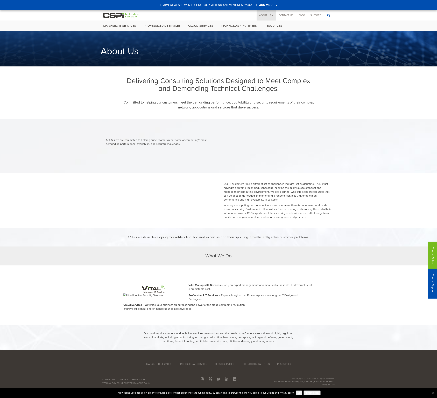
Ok (299, 392)
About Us (265, 15)
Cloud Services (201, 26)
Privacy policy (312, 392)
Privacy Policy (139, 379)
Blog (302, 15)
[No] (432, 393)
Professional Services (162, 26)
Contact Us (286, 15)
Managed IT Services (120, 26)
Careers (123, 379)
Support (315, 15)
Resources (273, 26)
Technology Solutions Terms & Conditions (126, 383)
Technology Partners (239, 26)
